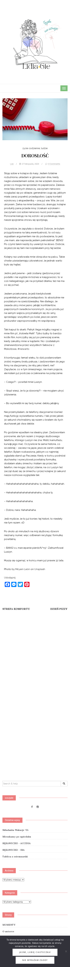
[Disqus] (35, 656)
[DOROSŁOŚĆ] (35, 119)
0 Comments (54, 164)
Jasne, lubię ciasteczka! (35, 952)
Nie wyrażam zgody (35, 960)
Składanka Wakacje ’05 (15, 830)
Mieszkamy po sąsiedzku (16, 836)
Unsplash (39, 569)
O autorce (8, 931)
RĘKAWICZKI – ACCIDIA (16, 843)
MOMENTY (8, 924)
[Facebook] (32, 807)
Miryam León (22, 569)
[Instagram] (38, 807)
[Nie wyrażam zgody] (66, 951)
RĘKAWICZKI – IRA (13, 849)
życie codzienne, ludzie (35, 148)
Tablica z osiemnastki (15, 856)
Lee (12, 164)
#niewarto (23, 349)
